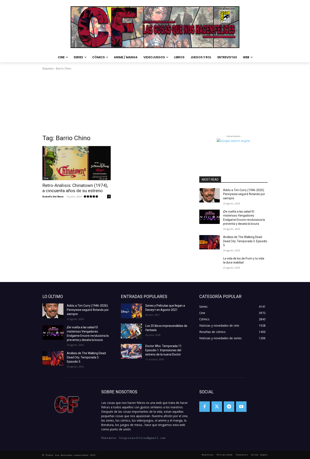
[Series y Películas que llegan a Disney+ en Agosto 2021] (131, 310)
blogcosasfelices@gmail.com (142, 438)
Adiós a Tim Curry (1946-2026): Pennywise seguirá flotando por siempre (244, 194)
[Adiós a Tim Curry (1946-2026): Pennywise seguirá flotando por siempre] (209, 195)
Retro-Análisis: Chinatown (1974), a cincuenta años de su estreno (75, 188)
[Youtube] (241, 406)
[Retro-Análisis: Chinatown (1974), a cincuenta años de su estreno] (76, 163)
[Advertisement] (155, 102)
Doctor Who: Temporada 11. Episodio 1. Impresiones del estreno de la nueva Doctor (163, 350)
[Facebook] (204, 406)
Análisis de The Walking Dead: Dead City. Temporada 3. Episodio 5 (245, 241)
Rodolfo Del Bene (52, 196)
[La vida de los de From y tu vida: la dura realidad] (209, 264)
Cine (46, 178)
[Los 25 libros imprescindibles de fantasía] (131, 331)
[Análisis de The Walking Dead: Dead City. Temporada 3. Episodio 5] (209, 242)
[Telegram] (229, 406)
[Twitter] (217, 406)
